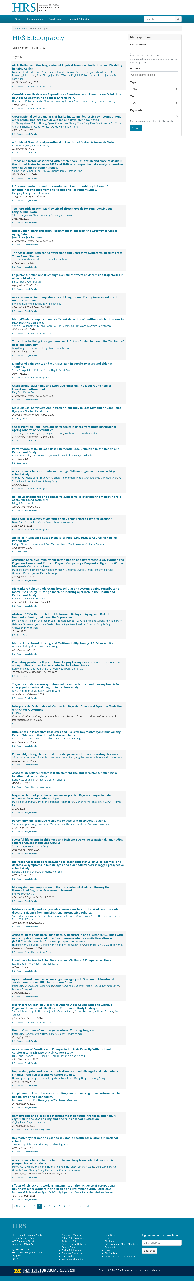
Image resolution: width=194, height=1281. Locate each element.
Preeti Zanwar (105, 1011)
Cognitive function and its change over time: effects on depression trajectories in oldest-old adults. (68, 276)
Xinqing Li (59, 916)
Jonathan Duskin (45, 624)
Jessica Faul (111, 75)
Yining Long (18, 171)
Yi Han (15, 846)
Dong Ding (80, 1078)
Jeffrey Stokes (47, 348)
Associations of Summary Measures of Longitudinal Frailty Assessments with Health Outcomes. (65, 298)
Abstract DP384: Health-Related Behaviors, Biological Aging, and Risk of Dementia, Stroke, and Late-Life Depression (60, 615)
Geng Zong (101, 1166)
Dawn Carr (29, 392)
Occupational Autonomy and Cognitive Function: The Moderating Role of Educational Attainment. (61, 387)
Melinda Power (70, 455)
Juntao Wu (41, 690)
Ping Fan (95, 123)
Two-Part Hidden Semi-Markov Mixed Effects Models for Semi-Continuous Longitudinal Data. (62, 210)
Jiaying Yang (90, 916)
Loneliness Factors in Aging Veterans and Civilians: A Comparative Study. (62, 960)
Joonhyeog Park (61, 668)
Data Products (56, 18)
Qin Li (15, 690)
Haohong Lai (27, 690)
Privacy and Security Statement (120, 1256)
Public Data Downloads (73, 1238)
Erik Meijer (18, 894)
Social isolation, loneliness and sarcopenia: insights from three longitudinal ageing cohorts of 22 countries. (64, 428)
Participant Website (72, 1235)
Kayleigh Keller (79, 75)
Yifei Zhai (57, 871)
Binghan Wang (86, 1166)
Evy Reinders (19, 620)
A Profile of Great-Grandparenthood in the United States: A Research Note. (63, 142)
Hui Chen (71, 1166)
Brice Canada (116, 757)
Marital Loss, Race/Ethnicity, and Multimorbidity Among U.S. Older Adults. (63, 643)
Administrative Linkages (74, 1244)
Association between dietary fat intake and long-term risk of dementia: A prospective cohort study (62, 1161)
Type (133, 82)
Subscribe (149, 1250)
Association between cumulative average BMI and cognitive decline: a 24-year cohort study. (65, 472)
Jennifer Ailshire (39, 411)
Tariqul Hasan (59, 544)
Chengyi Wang (74, 916)
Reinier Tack (35, 620)
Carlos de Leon (31, 72)
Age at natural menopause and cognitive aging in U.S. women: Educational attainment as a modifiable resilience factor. (63, 980)
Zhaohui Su (107, 123)
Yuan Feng (83, 123)
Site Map (109, 1241)
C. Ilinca (16, 713)
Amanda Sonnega (72, 738)
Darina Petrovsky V (85, 1011)
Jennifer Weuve (65, 72)
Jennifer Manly (56, 569)
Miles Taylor (54, 738)
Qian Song (52, 646)
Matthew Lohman (22, 1100)
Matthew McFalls (21, 1192)
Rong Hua (17, 779)
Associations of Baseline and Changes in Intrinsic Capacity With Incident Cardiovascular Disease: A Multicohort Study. (61, 1050)
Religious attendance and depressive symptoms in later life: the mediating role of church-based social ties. (66, 498)
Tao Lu (67, 1144)
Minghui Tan (34, 171)
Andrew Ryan (39, 1192)
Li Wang (64, 1056)
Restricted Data (69, 1241)
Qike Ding (57, 1144)
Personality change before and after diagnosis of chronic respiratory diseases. (65, 754)
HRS (18, 1258)
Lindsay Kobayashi (22, 989)
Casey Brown (45, 522)
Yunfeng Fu (63, 944)
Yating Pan (77, 944)
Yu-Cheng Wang (21, 123)
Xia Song (36, 481)
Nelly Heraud (100, 757)
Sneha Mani (31, 986)
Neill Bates (18, 101)
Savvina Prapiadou (87, 620)
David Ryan (112, 101)
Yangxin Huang (63, 215)
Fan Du (101, 944)
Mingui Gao (18, 503)
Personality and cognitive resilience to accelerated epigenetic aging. (59, 820)
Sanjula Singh (104, 624)
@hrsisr (19, 1255)
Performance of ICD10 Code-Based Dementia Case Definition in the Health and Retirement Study (65, 450)
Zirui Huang (18, 1144)
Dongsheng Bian (88, 433)
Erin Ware (80, 326)
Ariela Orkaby (53, 303)
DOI (13, 86)
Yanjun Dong (44, 668)
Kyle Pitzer (35, 963)
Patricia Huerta (34, 101)
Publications (21, 28)
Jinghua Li (27, 126)
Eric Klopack (19, 598)
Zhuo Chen (46, 477)
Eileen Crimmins (41, 193)
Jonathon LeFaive (35, 326)
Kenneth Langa (84, 72)
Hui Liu (30, 503)
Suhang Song (49, 481)
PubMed (20, 86)
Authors (135, 68)
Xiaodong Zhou (115, 944)
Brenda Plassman (95, 569)
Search (136, 128)
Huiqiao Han (105, 916)
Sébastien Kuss (20, 757)
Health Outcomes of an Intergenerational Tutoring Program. (53, 1030)
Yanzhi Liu (18, 916)
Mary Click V (58, 1033)
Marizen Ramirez (104, 1192)
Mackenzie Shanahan (24, 801)
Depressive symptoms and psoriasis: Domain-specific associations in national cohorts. (65, 1139)
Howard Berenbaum (57, 259)
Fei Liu (55, 1056)
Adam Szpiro (49, 72)
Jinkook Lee (29, 75)
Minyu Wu (17, 1166)
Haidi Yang (54, 690)
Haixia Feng (41, 846)
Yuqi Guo (30, 668)
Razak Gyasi (65, 370)
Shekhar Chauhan (22, 738)
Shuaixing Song (96, 1078)
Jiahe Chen (67, 1078)
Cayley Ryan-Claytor (23, 1122)
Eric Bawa (38, 1100)
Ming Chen (31, 871)
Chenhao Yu (30, 433)
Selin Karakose (78, 824)
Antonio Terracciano (62, 757)
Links (107, 1250)
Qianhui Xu (18, 477)
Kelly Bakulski (66, 326)
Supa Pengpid (20, 370)
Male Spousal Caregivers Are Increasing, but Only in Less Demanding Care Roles (66, 408)
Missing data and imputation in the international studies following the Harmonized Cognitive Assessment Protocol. (61, 888)
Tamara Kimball (67, 620)
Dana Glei (17, 522)
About (18, 18)
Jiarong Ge (18, 871)
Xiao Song (24, 481)
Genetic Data (68, 1247)
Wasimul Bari (42, 544)
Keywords (136, 110)
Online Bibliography (72, 1250)
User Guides (68, 1256)
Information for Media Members (121, 1244)
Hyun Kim (67, 1192)
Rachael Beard (50, 963)
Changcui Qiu (32, 1056)
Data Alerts (110, 1247)
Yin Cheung (59, 779)
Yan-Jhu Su (63, 348)
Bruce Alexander (84, 1192)
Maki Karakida (20, 646)
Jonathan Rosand (86, 624)
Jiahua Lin (32, 1144)
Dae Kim (40, 303)
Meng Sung (32, 477)
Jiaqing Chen (32, 215)
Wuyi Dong (18, 348)
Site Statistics (111, 1253)
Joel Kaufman (96, 75)
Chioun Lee (30, 522)
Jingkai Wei (51, 1100)
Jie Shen (60, 1166)
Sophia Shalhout (38, 1011)
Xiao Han (17, 433)
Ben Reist (55, 455)
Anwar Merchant (68, 1100)
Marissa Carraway (54, 101)
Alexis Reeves (93, 986)
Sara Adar (17, 79)
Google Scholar (45, 86)
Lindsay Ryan (39, 569)
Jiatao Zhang (56, 433)
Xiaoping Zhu (77, 1056)
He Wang (17, 1078)
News (107, 1238)
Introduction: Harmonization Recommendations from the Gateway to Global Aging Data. (64, 232)
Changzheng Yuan (69, 1170)
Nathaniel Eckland (34, 259)
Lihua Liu (34, 944)
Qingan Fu (90, 944)
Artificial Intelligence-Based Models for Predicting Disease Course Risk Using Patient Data (64, 539)
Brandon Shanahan (48, 801)
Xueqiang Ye (47, 215)
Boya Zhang (43, 75)
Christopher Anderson (25, 627)
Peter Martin (33, 281)
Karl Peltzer (35, 370)
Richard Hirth (101, 72)
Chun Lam (30, 779)
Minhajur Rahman (95, 544)
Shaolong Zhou (51, 1078)
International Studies (72, 1259)
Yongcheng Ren (32, 1078)
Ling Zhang (70, 123)
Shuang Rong (36, 1170)
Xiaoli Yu (45, 1056)
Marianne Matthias (86, 801)
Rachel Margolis (21, 145)
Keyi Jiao (43, 433)
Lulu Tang (17, 1056)
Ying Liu (29, 894)
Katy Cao (17, 392)
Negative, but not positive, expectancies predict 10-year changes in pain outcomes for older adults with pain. (61, 796)
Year (133, 96)
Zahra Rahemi (20, 1011)
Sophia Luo (18, 326)
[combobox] (145, 74)
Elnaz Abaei (18, 281)
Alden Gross (46, 986)
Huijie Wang (27, 846)
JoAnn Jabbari (19, 963)
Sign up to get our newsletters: (161, 1235)
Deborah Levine (75, 569)
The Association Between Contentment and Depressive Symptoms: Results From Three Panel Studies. (67, 254)
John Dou (52, 326)
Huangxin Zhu (20, 944)
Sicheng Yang (48, 944)
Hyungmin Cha (20, 411)
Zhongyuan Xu (59, 171)
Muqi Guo (17, 986)
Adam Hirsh (67, 801)
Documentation (35, 18)
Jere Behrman (34, 237)
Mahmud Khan (108, 477)
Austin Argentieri (65, 624)
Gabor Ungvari (42, 126)
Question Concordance (73, 1253)
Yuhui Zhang (26, 919)
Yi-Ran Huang (39, 123)
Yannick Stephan (40, 757)
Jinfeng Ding (75, 171)
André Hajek (50, 370)
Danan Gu (77, 668)
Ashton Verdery (40, 145)
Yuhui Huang (47, 1166)
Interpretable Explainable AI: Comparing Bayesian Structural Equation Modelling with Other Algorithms (67, 707)
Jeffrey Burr (32, 348)
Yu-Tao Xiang (70, 126)
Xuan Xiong (44, 871)
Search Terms (138, 44)
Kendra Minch (74, 1033)
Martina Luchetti (59, 824)
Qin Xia (46, 171)
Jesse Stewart (105, 801)
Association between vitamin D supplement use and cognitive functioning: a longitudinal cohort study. (64, 774)
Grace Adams (91, 477)
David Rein (86, 455)
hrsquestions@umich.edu (29, 1252)
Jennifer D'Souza (60, 75)
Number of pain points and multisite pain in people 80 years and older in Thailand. (62, 365)
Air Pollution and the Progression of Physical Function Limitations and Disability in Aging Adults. (67, 66)
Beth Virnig (54, 1192)
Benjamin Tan (107, 620)
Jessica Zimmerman (76, 101)
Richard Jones (31, 573)
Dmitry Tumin (97, 101)
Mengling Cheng (21, 193)
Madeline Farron (21, 569)
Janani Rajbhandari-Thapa (68, 477)
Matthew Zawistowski (99, 326)
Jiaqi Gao (17, 72)
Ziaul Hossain (76, 544)
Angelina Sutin (83, 757)
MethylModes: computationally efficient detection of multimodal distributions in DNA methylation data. (68, 320)
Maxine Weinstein (64, 522)
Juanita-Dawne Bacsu (61, 1011)
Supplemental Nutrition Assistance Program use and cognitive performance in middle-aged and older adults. (66, 1095)
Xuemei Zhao (45, 916)
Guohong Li (71, 433)
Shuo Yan (17, 259)
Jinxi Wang (31, 916)
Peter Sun (17, 1033)
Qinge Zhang (55, 123)
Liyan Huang (32, 1166)
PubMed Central (31, 86)
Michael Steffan (40, 455)
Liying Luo (41, 1122)
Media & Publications (80, 18)
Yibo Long (17, 215)
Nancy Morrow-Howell (37, 1033)
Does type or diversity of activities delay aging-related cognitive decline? (62, 519)
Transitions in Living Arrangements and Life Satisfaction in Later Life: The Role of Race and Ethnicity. (68, 343)
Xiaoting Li (44, 1144)
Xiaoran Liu (51, 1170)
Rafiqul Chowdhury (23, 544)
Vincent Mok (44, 779)
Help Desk (110, 1235)
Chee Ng (57, 126)
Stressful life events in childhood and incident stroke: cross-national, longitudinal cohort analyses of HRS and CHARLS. (68, 841)
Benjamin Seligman (23, 303)
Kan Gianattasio (21, 455)
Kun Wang (18, 668)
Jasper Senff (50, 620)
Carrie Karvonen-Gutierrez (69, 986)
